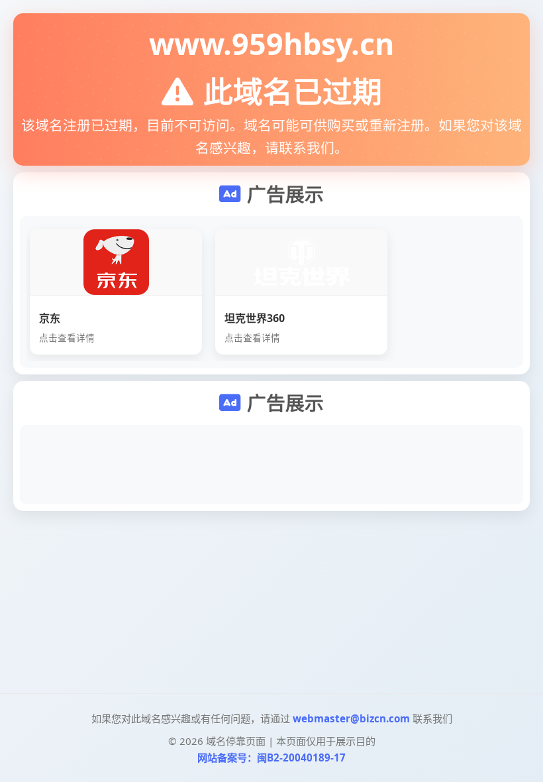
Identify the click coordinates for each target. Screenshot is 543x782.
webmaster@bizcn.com (351, 718)
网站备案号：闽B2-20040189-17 (271, 757)
